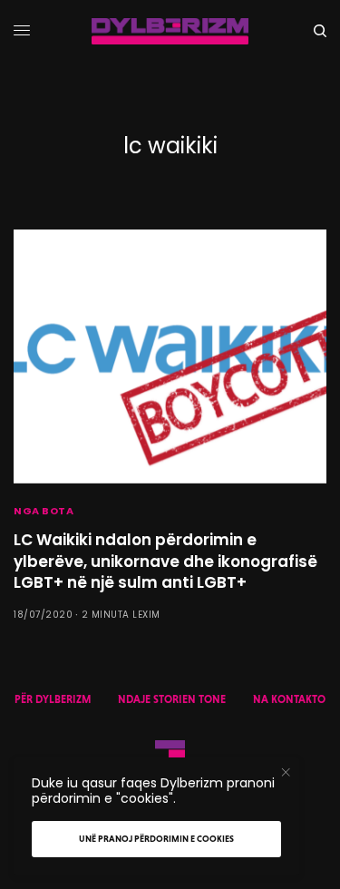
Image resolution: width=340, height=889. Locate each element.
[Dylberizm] (170, 31)
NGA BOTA (43, 510)
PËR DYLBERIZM (53, 699)
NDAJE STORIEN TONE (172, 699)
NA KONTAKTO (289, 699)
